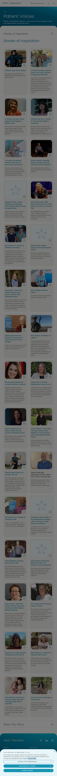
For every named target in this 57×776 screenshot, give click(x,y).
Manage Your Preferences (27, 761)
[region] (28, 762)
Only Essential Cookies (27, 766)
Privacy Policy (32, 758)
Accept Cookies (27, 770)
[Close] (54, 751)
